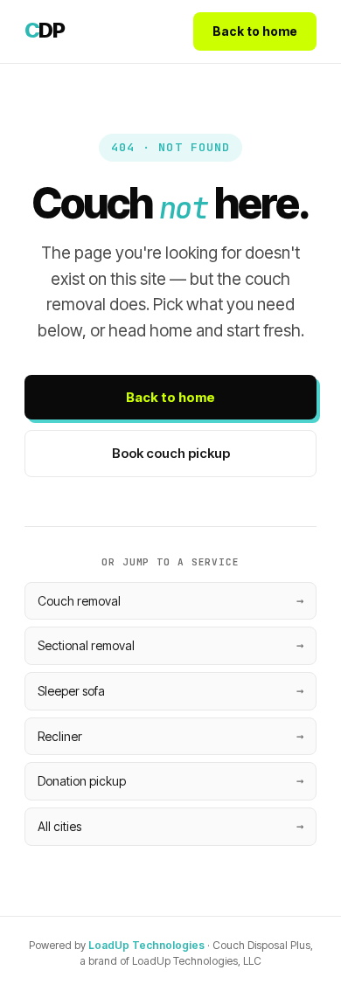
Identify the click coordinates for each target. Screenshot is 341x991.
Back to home (254, 31)
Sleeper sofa (71, 690)
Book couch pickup (171, 453)
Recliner (60, 736)
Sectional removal (86, 645)
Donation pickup (82, 780)
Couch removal (79, 600)
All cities (59, 826)
